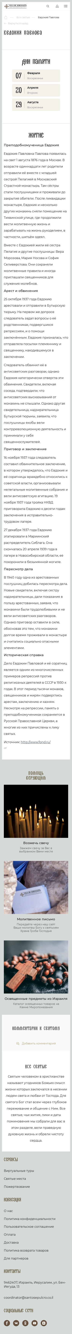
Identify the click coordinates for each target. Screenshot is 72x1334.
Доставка (11, 1242)
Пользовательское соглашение (29, 1226)
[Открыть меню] (65, 6)
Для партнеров (16, 1258)
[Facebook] (7, 1323)
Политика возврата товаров (26, 1250)
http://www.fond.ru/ (35, 742)
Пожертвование (17, 1187)
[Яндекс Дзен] (44, 1323)
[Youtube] (34, 1323)
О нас (8, 1211)
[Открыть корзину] (40, 6)
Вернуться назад (17, 23)
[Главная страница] (6, 17)
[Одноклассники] (25, 1323)
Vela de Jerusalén (15, 6)
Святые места (15, 1179)
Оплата (10, 1234)
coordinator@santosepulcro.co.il (28, 1297)
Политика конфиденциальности (29, 1219)
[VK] (16, 1323)
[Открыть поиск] (48, 6)
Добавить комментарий (38, 1043)
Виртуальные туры (19, 1171)
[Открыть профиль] (57, 6)
